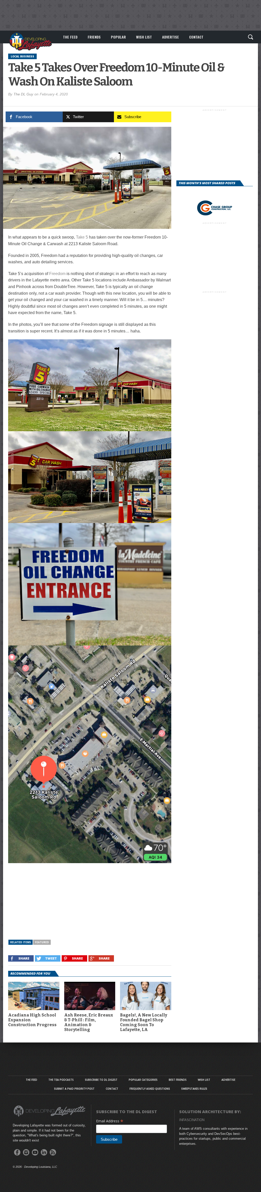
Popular (118, 37)
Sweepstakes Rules (194, 1088)
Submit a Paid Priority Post (74, 1088)
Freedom (57, 273)
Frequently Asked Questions (149, 1088)
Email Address (109, 1121)
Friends (94, 37)
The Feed (70, 37)
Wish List (144, 37)
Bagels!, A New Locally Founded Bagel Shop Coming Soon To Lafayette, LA (143, 1022)
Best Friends (178, 1079)
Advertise (170, 37)
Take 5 (82, 237)
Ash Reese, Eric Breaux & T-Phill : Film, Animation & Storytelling (88, 1022)
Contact (196, 37)
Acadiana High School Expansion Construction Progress (32, 1020)
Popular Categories (143, 1079)
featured (42, 942)
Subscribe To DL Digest (101, 1079)
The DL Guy (23, 94)
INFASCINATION (191, 1120)
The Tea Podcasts (61, 1079)
